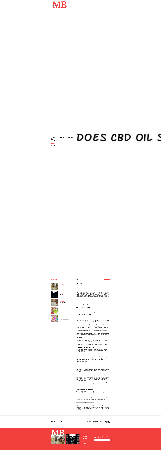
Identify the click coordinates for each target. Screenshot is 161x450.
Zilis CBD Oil (62, 294)
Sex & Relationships (62, 301)
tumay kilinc (53, 145)
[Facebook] (105, 279)
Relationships (85, 438)
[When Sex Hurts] (54, 302)
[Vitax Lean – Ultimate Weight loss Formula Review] (54, 310)
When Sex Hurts (63, 302)
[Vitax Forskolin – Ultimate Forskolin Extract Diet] (54, 318)
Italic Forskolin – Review (57, 421)
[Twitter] (107, 279)
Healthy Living (85, 443)
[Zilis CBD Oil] (54, 294)
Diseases (84, 441)
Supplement (53, 143)
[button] (109, 2)
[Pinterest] (109, 279)
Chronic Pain (84, 353)
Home (84, 434)
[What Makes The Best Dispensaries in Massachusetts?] (54, 286)
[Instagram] (96, 446)
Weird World (61, 284)
